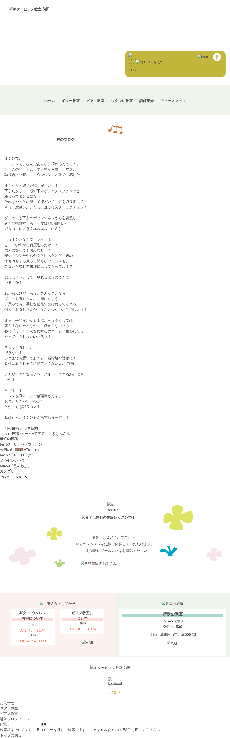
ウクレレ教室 (122, 101)
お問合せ (7, 703)
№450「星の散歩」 (15, 466)
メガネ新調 (21, 428)
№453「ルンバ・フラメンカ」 (24, 444)
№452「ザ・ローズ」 (17, 455)
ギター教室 (71, 101)
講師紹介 (146, 101)
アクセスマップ (173, 101)
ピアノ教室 (95, 101)
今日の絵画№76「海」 (20, 450)
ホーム (49, 101)
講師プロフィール (14, 719)
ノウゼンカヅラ (12, 460)
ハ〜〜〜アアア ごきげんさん (37, 434)
